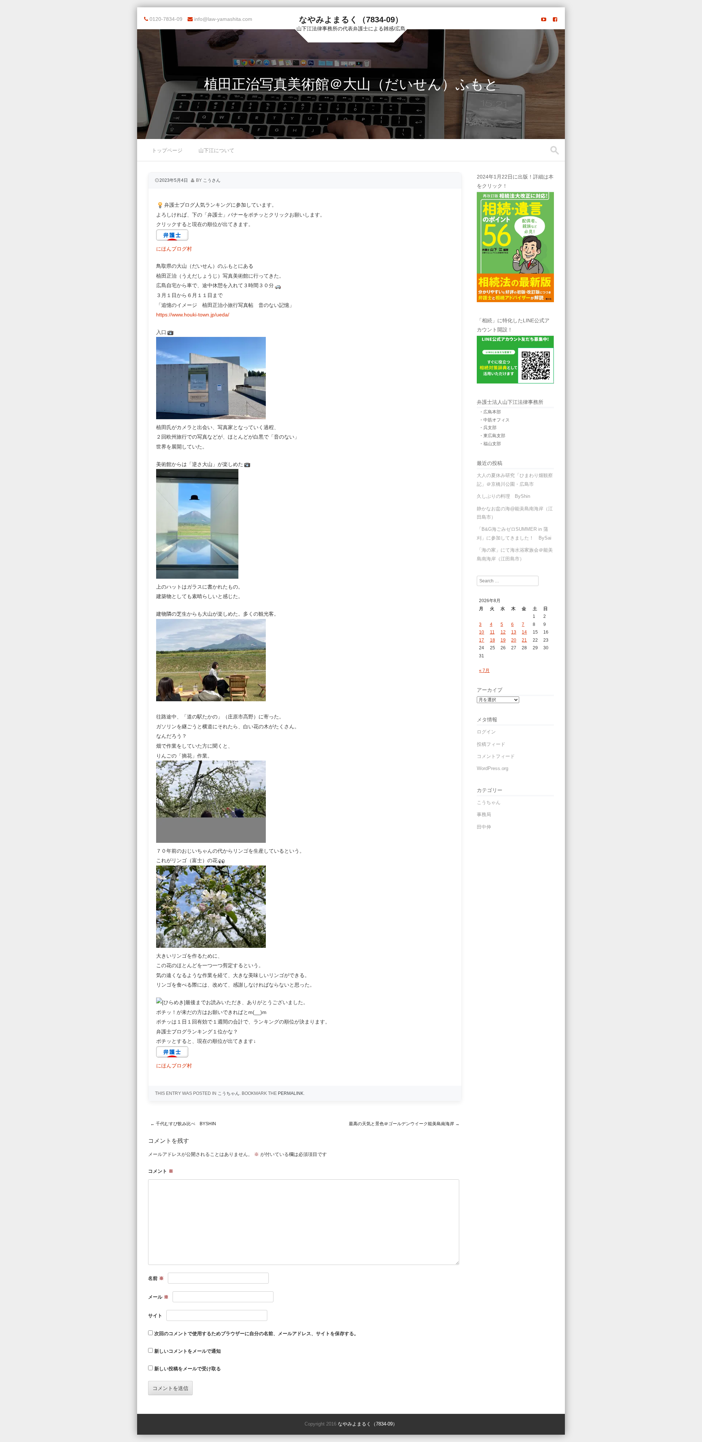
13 (513, 632)
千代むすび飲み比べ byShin (183, 1123)
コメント (160, 1171)
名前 (156, 1278)
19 (503, 640)
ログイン (486, 732)
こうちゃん (228, 1093)
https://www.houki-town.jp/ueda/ (192, 315)
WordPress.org (492, 768)
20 (513, 640)
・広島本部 (490, 411)
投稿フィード (491, 744)
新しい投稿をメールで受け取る (187, 1368)
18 (492, 640)
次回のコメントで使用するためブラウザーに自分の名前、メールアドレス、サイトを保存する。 (256, 1333)
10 (481, 632)
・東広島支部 (492, 435)
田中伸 (484, 827)
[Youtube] (543, 19)
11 (492, 632)
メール (158, 1297)
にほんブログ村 (174, 249)
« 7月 (484, 670)
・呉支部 (488, 427)
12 (503, 632)
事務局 (484, 814)
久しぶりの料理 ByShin (503, 496)
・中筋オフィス (494, 420)
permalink (290, 1093)
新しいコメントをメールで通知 (187, 1351)
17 (481, 640)
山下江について (216, 150)
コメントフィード (496, 756)
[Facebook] (555, 19)
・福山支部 (490, 443)
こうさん (211, 180)
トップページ (167, 150)
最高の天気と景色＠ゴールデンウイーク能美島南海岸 (404, 1123)
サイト (155, 1315)
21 (524, 640)
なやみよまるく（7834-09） (351, 19)
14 (524, 632)
